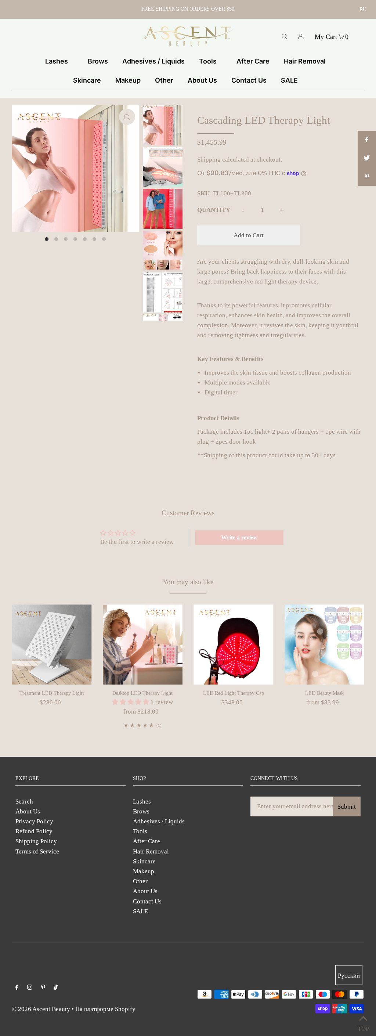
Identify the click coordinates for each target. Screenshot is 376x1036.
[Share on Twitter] (367, 158)
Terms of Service (37, 851)
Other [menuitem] (164, 80)
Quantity (213, 209)
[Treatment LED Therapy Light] (52, 644)
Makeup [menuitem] (128, 80)
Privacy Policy (34, 821)
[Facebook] (16, 988)
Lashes (142, 801)
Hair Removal (151, 851)
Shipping (209, 159)
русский (349, 975)
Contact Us (147, 901)
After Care (146, 841)
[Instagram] (29, 988)
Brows (141, 811)
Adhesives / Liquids (159, 821)
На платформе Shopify (105, 1009)
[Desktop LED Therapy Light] (143, 644)
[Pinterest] (43, 988)
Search (24, 801)
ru (362, 9)
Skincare (144, 861)
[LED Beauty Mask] (325, 644)
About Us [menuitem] (202, 80)
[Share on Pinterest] (367, 176)
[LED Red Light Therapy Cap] (234, 644)
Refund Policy (34, 831)
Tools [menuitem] (208, 61)
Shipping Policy (36, 841)
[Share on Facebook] (367, 140)
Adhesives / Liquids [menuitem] (153, 61)
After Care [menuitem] (253, 61)
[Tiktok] (56, 988)
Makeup (143, 871)
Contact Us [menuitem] (249, 80)
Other (140, 881)
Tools (140, 831)
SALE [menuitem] (289, 80)
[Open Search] (284, 36)
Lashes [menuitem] (56, 61)
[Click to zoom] (127, 117)
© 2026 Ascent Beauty (41, 1009)
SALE (140, 911)
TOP (363, 1027)
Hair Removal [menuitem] (305, 61)
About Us (27, 811)
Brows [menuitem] (98, 61)
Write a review (239, 537)
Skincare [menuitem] (87, 80)
